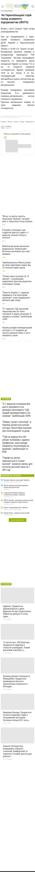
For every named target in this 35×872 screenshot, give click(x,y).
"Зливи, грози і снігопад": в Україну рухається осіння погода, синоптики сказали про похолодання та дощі (16, 426)
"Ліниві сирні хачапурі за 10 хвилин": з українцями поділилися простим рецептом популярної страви (16, 280)
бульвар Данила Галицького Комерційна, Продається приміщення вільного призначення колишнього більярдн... (16, 681)
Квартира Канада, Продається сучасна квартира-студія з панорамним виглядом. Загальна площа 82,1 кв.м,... (17, 716)
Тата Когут (8, 126)
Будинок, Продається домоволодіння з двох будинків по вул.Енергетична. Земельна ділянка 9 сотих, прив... (17, 611)
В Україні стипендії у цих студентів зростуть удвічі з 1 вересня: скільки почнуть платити (15, 234)
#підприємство (29, 122)
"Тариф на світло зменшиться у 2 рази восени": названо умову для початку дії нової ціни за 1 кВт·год (17, 463)
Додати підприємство (17, 520)
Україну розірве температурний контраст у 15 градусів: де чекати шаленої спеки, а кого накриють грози (17, 331)
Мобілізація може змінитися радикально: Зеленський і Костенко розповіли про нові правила (16, 250)
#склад (22, 122)
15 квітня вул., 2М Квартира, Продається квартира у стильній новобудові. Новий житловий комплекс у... (16, 646)
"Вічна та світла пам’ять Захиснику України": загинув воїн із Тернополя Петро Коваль (17, 219)
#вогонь (10, 122)
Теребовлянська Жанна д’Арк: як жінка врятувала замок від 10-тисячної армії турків (16, 265)
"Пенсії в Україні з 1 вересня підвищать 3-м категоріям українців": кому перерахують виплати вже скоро (16, 296)
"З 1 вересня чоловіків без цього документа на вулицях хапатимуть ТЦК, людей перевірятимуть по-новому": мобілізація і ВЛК (16, 409)
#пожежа (3, 122)
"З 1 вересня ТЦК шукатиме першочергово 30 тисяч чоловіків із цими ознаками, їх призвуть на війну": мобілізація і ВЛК (17, 313)
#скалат (16, 122)
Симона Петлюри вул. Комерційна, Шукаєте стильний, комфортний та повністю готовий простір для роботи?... (17, 751)
